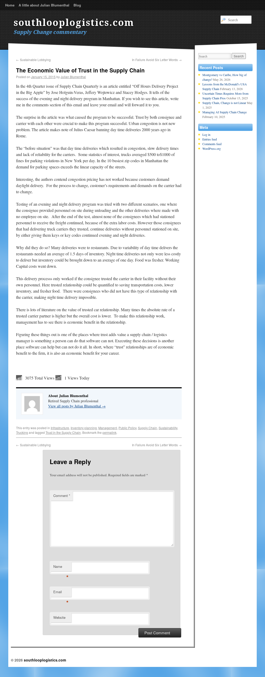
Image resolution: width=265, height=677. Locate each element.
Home (9, 5)
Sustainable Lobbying (33, 59)
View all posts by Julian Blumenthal (77, 406)
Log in (206, 134)
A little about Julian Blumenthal (44, 5)
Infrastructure (60, 428)
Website (59, 617)
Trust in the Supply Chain (63, 432)
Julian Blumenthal (73, 77)
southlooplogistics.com (73, 22)
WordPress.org (211, 148)
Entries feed (209, 139)
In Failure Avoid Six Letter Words (157, 59)
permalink (109, 432)
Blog (77, 5)
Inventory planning (84, 428)
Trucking (22, 432)
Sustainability (168, 428)
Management (107, 428)
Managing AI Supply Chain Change (224, 112)
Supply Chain (147, 428)
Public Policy (127, 428)
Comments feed (212, 144)
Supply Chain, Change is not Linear (224, 103)
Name (61, 567)
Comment (61, 495)
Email (61, 593)
